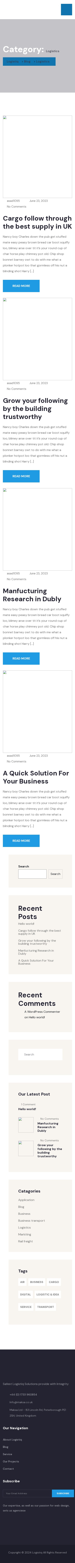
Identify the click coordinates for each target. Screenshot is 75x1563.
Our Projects (11, 1461)
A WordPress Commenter (42, 1012)
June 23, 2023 (38, 201)
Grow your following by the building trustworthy (35, 408)
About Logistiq (12, 1439)
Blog (21, 1207)
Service (26, 1307)
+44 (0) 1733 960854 (23, 1394)
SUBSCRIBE (63, 1493)
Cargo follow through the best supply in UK (37, 222)
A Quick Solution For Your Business (36, 777)
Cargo (54, 1282)
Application (26, 1200)
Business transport (31, 1221)
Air (22, 1282)
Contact (8, 1468)
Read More (21, 286)
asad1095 (13, 201)
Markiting (24, 1234)
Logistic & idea (48, 1294)
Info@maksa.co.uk (21, 1402)
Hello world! (26, 924)
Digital (25, 1294)
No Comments (16, 207)
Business (24, 1214)
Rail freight (25, 1241)
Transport (45, 1307)
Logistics (24, 1227)
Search (23, 866)
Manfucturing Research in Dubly (32, 594)
